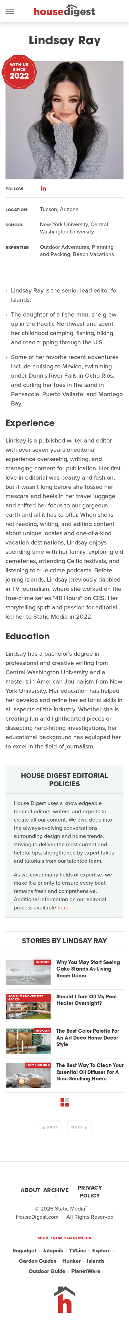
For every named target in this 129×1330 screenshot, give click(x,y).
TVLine (77, 1250)
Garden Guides (37, 1261)
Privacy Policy (90, 1192)
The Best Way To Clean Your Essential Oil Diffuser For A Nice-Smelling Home (89, 1072)
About (31, 1190)
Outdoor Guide (47, 1271)
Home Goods (38, 1065)
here (62, 907)
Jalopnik (52, 1250)
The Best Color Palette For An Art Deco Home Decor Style (87, 1038)
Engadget (24, 1250)
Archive (56, 1190)
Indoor (43, 962)
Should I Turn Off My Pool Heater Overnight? (86, 1001)
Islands (96, 1261)
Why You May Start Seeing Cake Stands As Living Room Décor (88, 969)
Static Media (70, 1209)
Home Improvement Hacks (25, 998)
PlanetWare (85, 1271)
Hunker (71, 1261)
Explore (101, 1250)
